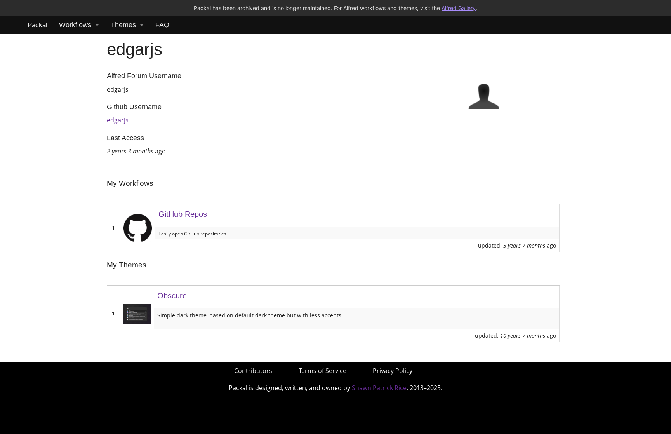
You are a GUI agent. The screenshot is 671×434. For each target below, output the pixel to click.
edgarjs (118, 120)
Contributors (253, 370)
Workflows (75, 25)
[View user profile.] (483, 92)
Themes (123, 25)
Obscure (172, 295)
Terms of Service (322, 370)
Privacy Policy (392, 370)
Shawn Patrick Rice (379, 387)
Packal (37, 25)
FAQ (162, 25)
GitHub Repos (182, 214)
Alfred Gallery (459, 8)
